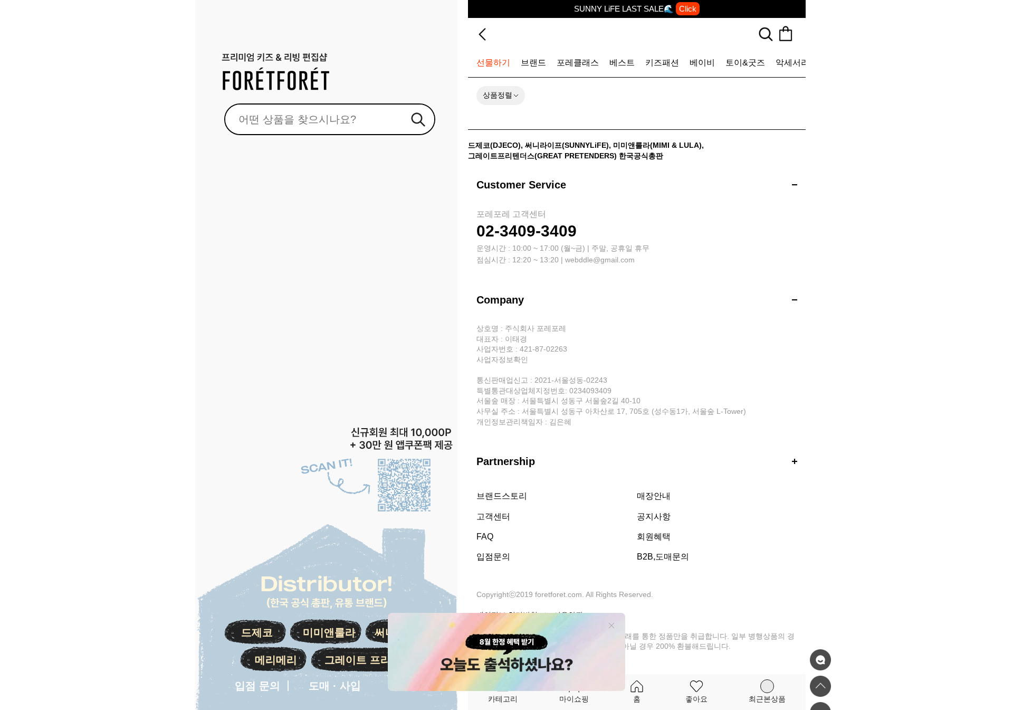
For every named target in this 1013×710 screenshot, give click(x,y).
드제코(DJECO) (494, 145)
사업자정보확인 (502, 359)
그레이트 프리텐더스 (373, 660)
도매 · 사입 (335, 685)
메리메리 (276, 660)
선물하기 (493, 62)
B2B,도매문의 (663, 556)
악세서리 (792, 62)
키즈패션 (662, 62)
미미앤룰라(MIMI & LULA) (657, 145)
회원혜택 (654, 536)
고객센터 (493, 516)
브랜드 (533, 62)
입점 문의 (257, 685)
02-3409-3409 (526, 231)
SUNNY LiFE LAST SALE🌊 (635, 8)
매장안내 (654, 495)
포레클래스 (578, 62)
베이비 (702, 62)
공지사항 (654, 516)
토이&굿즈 (745, 62)
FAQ (484, 536)
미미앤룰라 (329, 632)
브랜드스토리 (501, 495)
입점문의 (493, 556)
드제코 (257, 632)
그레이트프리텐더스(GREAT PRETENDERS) (542, 156)
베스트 (622, 62)
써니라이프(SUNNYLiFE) (567, 145)
